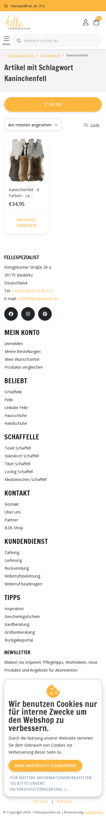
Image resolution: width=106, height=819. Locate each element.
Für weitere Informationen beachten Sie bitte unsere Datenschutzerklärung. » (51, 783)
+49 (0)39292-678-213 (32, 290)
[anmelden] (85, 22)
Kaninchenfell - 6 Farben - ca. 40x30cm (24, 193)
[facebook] (11, 314)
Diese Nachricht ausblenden (45, 765)
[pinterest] (45, 314)
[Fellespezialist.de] (17, 22)
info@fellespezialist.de (38, 298)
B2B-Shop (65, 801)
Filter (55, 104)
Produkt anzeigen (26, 222)
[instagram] (28, 314)
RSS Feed (41, 801)
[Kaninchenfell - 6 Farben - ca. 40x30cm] (26, 160)
